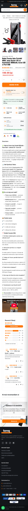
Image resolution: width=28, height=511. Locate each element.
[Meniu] (2, 5)
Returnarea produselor (6, 453)
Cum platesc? (4, 465)
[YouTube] (13, 443)
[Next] (24, 33)
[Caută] (25, 9)
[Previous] (3, 33)
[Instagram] (6, 443)
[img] (13, 349)
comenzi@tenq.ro (7, 483)
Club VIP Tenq (4, 473)
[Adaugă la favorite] (24, 80)
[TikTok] (10, 443)
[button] (8, 330)
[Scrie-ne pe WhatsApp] (3, 508)
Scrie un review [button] (14, 326)
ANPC (2, 457)
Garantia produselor (6, 470)
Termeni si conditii (5, 450)
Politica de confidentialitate (7, 455)
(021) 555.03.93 (7, 486)
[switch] (23, 93)
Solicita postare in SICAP (20, 67)
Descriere (5, 141)
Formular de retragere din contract (9, 475)
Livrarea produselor (6, 468)
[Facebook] (2, 443)
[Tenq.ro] (14, 5)
